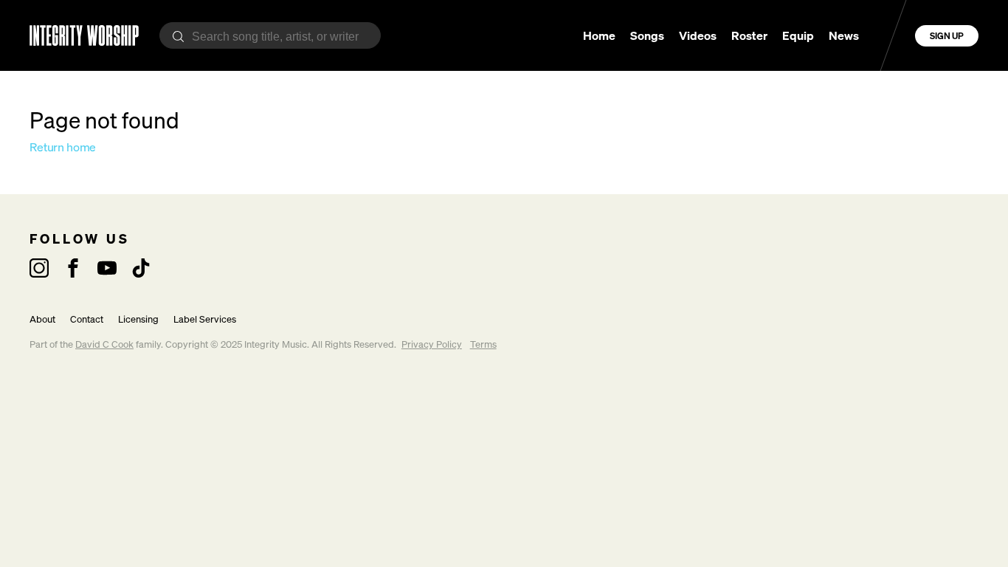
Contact (86, 319)
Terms (483, 344)
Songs (647, 35)
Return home (63, 147)
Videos (698, 35)
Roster (749, 35)
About (42, 319)
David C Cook (104, 344)
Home (599, 35)
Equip (798, 35)
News (844, 35)
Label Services (204, 319)
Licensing (138, 319)
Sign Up (947, 35)
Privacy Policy (431, 344)
